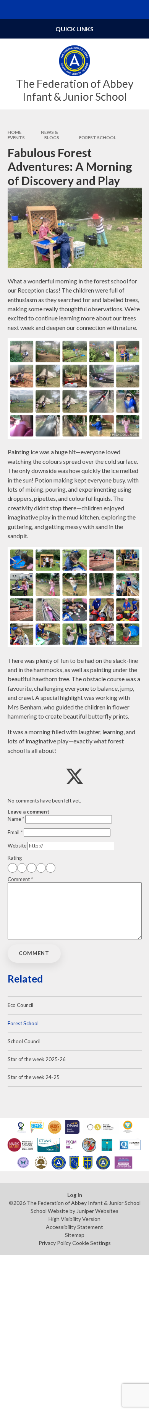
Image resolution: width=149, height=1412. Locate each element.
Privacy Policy (55, 1243)
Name (16, 819)
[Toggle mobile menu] (9, 9)
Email (15, 832)
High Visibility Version (74, 1219)
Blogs (51, 137)
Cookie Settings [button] (91, 1243)
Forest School (97, 137)
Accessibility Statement (74, 1227)
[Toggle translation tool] (120, 9)
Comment (20, 879)
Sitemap (74, 1235)
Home (14, 132)
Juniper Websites (97, 1211)
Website (17, 846)
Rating (15, 858)
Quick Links (74, 28)
